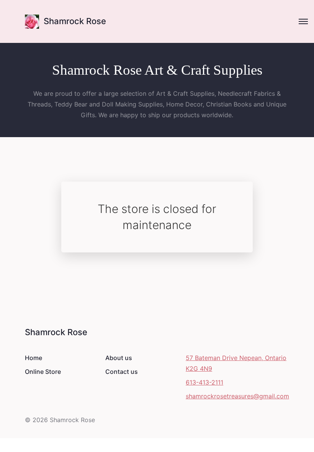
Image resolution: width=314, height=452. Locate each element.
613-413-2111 (204, 382)
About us (118, 358)
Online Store (43, 371)
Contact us (121, 371)
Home (33, 358)
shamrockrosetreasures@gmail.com (237, 396)
